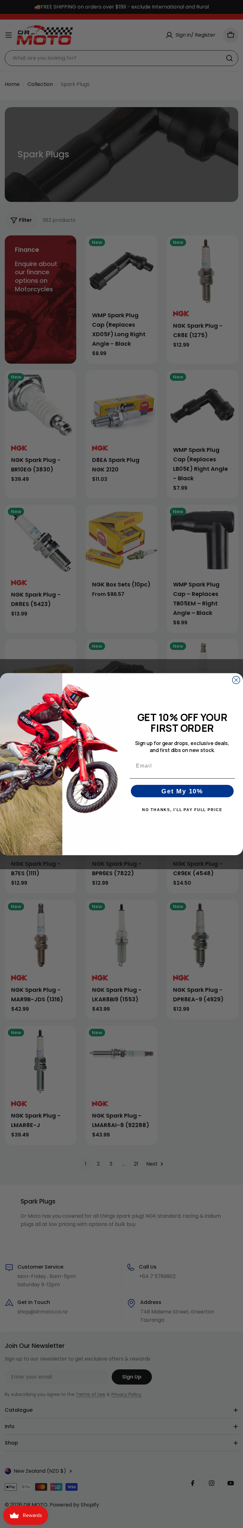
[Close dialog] (236, 680)
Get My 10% (182, 790)
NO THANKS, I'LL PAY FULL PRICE (182, 809)
